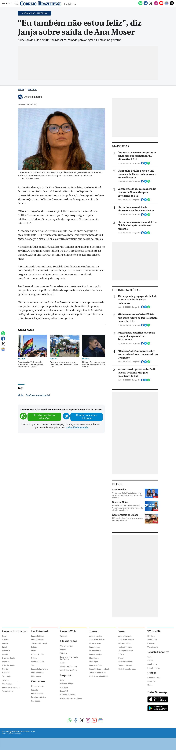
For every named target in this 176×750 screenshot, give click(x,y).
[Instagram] (156, 5)
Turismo (5, 680)
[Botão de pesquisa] (15, 3)
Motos (120, 658)
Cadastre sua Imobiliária (98, 676)
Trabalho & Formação (39, 643)
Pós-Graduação (37, 672)
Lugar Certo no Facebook (99, 669)
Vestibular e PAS (37, 662)
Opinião (5, 669)
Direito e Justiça (66, 684)
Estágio (34, 647)
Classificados (68, 641)
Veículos (63, 653)
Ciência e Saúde (8, 665)
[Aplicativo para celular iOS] (157, 699)
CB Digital (64, 687)
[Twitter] (151, 5)
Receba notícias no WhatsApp (44, 417)
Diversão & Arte (8, 658)
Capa (4, 636)
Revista (150, 660)
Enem (33, 651)
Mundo (5, 654)
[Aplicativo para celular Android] (157, 708)
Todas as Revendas (125, 665)
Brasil (4, 647)
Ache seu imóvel (95, 636)
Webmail (63, 636)
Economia (6, 651)
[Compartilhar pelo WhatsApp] (148, 164)
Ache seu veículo (124, 636)
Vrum (122, 631)
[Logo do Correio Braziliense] (40, 3)
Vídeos (121, 654)
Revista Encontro (158, 652)
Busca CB (64, 691)
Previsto (34, 690)
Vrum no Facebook (125, 662)
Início (21, 89)
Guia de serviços (95, 654)
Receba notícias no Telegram (86, 417)
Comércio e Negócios (68, 670)
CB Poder (151, 643)
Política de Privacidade (11, 687)
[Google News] (166, 5)
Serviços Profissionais (68, 666)
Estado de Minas (153, 678)
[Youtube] (161, 5)
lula (21, 395)
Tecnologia (6, 676)
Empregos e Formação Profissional (69, 658)
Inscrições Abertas (38, 697)
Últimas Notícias (37, 654)
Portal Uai (151, 681)
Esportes (5, 662)
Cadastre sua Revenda (127, 669)
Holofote (5, 672)
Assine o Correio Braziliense (71, 698)
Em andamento (37, 693)
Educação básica (37, 636)
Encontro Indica (153, 668)
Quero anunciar (66, 646)
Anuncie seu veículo (126, 640)
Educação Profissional (39, 669)
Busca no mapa (95, 643)
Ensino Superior (37, 640)
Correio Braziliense (14, 631)
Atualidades (152, 664)
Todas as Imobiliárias (97, 672)
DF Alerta (151, 636)
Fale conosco (36, 676)
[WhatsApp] (140, 5)
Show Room (94, 658)
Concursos (38, 681)
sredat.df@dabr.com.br (77, 427)
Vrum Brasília (152, 647)
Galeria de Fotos (95, 665)
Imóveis (63, 649)
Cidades (5, 640)
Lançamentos (94, 647)
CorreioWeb (68, 631)
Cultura (34, 658)
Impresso (66, 675)
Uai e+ (149, 685)
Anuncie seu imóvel (97, 640)
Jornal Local (152, 640)
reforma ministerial (38, 395)
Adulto (62, 663)
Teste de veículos (125, 647)
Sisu (32, 665)
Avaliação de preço (125, 651)
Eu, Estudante (40, 631)
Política (32, 89)
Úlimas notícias (95, 651)
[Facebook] (146, 5)
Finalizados (35, 701)
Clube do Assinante (67, 695)
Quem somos (7, 684)
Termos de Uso (8, 691)
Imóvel (93, 631)
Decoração (93, 662)
